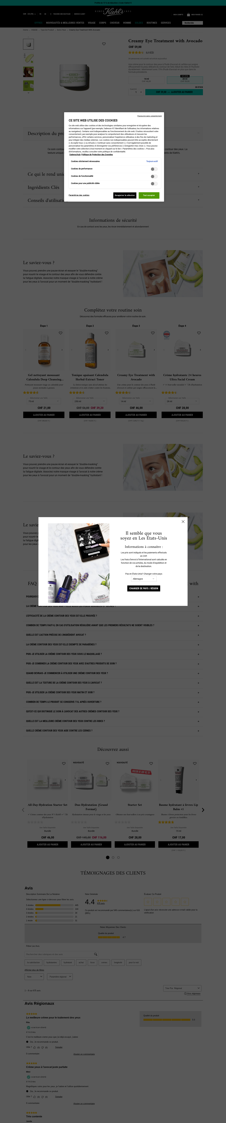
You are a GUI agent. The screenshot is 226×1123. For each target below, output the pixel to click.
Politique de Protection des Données (97, 154)
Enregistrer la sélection (125, 195)
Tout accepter (149, 195)
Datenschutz (75, 154)
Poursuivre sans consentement (149, 116)
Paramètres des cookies (79, 195)
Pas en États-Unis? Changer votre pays (143, 574)
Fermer (183, 521)
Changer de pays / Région (143, 588)
